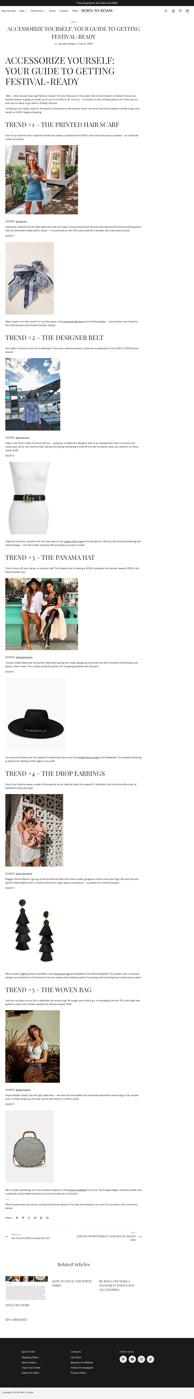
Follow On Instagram (82, 1367)
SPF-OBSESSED (16, 1319)
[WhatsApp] (41, 1218)
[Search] (166, 11)
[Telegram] (35, 1218)
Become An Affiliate (82, 1362)
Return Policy (29, 1362)
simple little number (88, 757)
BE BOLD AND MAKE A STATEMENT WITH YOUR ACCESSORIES (116, 1285)
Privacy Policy (78, 1372)
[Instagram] (141, 1359)
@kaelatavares (24, 657)
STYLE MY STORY (17, 1305)
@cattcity (21, 221)
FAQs (75, 10)
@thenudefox (23, 1089)
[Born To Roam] (97, 11)
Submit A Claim (30, 1372)
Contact (63, 10)
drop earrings (62, 973)
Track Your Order (31, 1367)
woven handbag (77, 1190)
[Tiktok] (150, 1359)
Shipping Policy (30, 1357)
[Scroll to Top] (188, 1382)
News (73, 22)
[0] (187, 10)
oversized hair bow (73, 321)
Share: (8, 1217)
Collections (36, 10)
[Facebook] (17, 1218)
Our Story (76, 1357)
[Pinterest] (23, 1218)
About (52, 10)
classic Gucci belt (74, 541)
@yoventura (22, 437)
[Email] (47, 1218)
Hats (21, 10)
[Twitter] (29, 1218)
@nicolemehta (24, 873)
